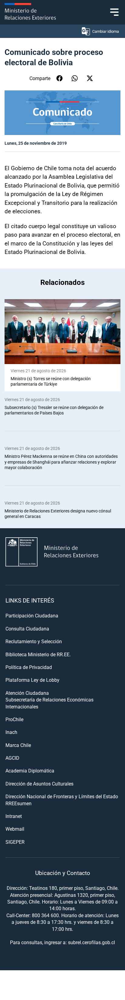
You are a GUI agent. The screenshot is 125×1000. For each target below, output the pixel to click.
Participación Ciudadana (31, 615)
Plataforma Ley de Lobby (32, 680)
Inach (11, 732)
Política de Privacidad (28, 667)
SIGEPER (15, 842)
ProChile (14, 719)
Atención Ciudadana (27, 693)
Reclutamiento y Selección (33, 641)
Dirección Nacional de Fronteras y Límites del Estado (61, 796)
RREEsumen (18, 803)
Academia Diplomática (29, 770)
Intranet (13, 816)
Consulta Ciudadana (27, 628)
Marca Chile (18, 745)
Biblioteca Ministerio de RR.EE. (38, 654)
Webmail (14, 829)
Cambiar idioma (105, 31)
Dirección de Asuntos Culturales (39, 783)
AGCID (12, 758)
